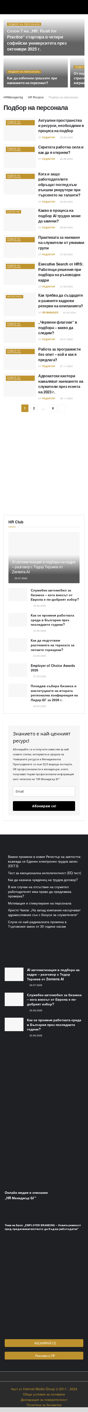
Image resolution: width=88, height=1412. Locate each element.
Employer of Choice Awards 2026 (53, 668)
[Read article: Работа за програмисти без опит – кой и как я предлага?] (20, 358)
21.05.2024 (66, 286)
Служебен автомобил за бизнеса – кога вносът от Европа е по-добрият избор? (55, 595)
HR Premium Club (18, 1110)
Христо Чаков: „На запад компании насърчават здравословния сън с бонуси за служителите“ (44, 912)
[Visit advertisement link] (44, 467)
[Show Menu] (6, 7)
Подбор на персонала (24, 24)
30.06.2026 (39, 605)
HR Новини (13, 1072)
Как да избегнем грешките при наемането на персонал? (32, 80)
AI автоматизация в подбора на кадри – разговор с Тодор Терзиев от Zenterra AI (43, 566)
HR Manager (50, 312)
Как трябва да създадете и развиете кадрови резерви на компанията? (60, 300)
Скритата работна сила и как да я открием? (61, 149)
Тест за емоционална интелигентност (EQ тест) (44, 872)
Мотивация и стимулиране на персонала (39, 903)
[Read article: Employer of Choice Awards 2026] (17, 670)
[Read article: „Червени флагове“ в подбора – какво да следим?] (20, 331)
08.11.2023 (66, 398)
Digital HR (13, 211)
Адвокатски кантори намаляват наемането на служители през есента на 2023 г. (60, 383)
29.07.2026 (20, 578)
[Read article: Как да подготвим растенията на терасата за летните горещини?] (17, 645)
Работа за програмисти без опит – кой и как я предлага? (59, 354)
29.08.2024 (66, 137)
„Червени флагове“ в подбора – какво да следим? (57, 327)
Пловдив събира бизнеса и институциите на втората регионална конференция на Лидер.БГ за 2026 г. (54, 692)
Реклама (11, 1152)
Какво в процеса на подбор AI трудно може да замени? (59, 216)
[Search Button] (82, 7)
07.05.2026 (39, 676)
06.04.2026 (39, 706)
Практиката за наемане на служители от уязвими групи (61, 243)
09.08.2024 (66, 201)
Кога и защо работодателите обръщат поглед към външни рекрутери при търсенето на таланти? (59, 184)
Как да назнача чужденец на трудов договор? (43, 879)
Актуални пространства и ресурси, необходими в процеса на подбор (61, 125)
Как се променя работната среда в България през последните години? (52, 620)
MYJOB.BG (13, 1119)
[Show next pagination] (62, 408)
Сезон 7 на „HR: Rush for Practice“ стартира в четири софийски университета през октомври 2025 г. (37, 40)
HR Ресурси (36, 97)
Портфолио (14, 1171)
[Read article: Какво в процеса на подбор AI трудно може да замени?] (20, 219)
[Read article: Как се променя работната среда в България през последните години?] (17, 619)
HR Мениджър (16, 1081)
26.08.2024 (66, 159)
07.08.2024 (66, 254)
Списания (12, 1142)
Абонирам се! (44, 806)
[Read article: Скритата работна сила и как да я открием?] (20, 156)
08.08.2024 (66, 227)
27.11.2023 (66, 366)
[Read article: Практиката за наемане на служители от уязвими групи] (20, 246)
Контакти (11, 1161)
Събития (11, 1180)
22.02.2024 (69, 312)
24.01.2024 (66, 339)
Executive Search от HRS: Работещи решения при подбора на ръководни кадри (60, 271)
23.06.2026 (39, 630)
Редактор (48, 137)
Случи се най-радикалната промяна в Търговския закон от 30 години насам (37, 924)
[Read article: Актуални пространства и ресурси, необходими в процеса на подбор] (20, 129)
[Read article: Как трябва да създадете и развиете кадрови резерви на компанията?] (20, 304)
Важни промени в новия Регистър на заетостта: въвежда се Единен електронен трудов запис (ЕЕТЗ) (44, 861)
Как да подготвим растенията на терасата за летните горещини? (52, 645)
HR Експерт (14, 1091)
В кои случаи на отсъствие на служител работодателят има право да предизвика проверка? (39, 891)
